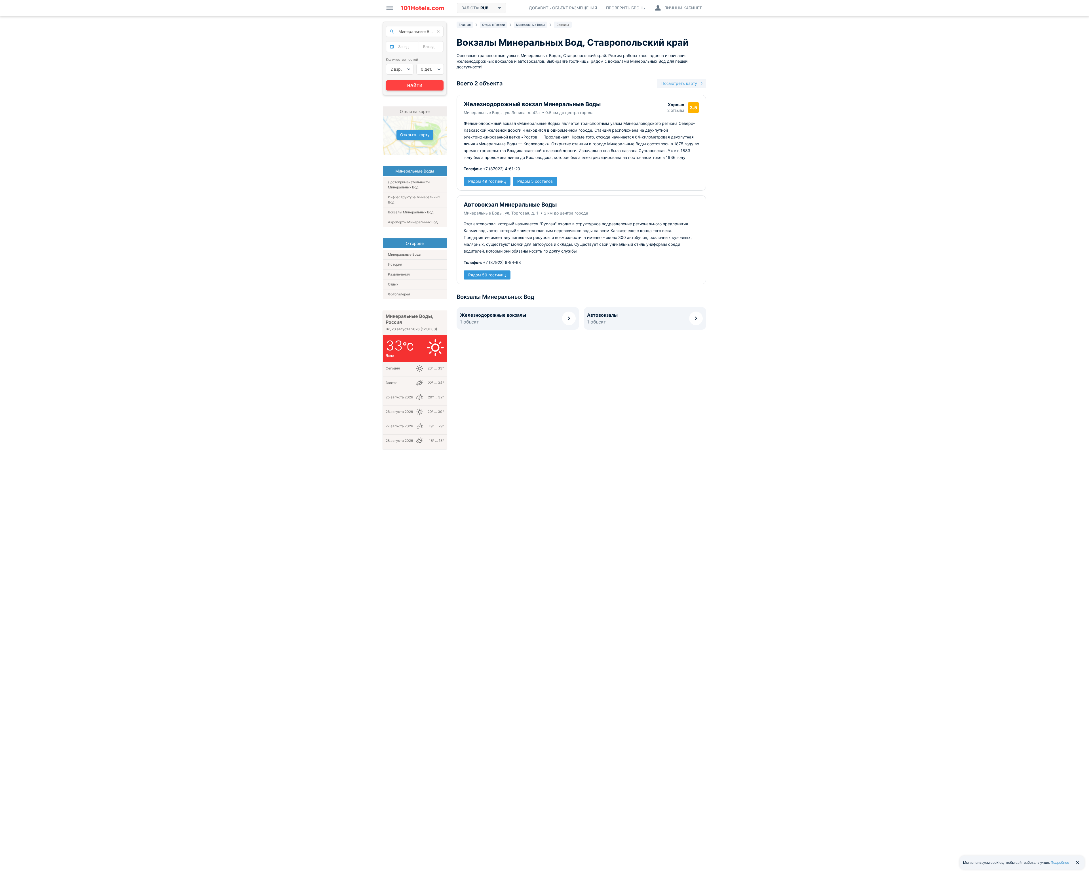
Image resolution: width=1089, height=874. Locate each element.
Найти (415, 85)
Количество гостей (402, 59)
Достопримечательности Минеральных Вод (409, 184)
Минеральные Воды (404, 254)
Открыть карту (415, 134)
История (395, 264)
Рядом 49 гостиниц (487, 181)
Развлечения (399, 274)
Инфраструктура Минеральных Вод (414, 199)
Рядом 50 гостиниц (487, 274)
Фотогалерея (399, 294)
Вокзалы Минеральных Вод (410, 212)
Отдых (393, 284)
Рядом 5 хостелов (535, 181)
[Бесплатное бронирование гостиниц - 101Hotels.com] (422, 8)
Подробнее (1060, 862)
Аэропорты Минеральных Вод (413, 222)
